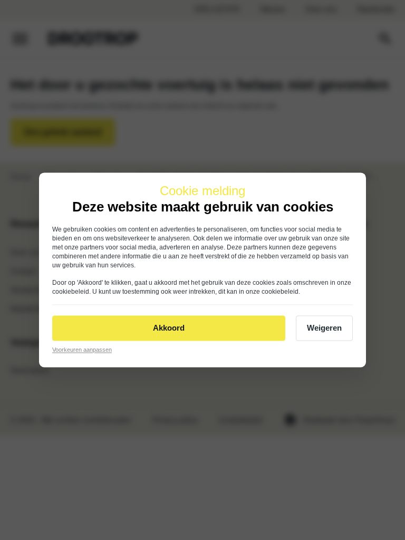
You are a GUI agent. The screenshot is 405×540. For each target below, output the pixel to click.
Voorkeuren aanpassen (82, 349)
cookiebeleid (70, 291)
